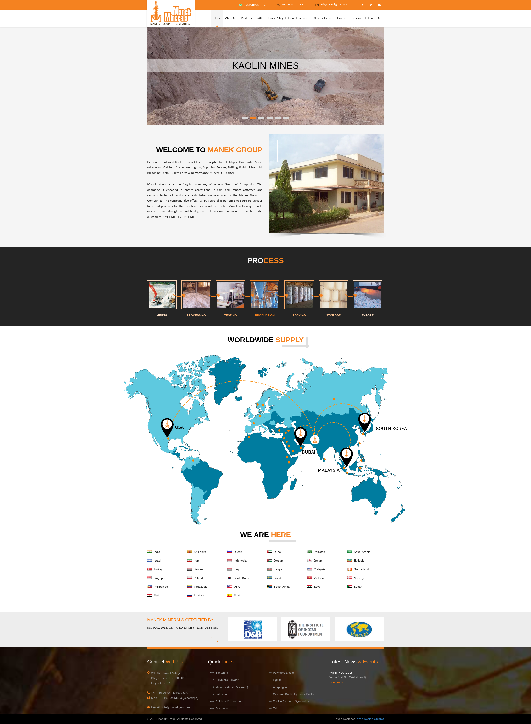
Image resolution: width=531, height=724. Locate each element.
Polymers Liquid (283, 672)
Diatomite (222, 708)
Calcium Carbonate (228, 701)
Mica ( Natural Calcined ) (232, 687)
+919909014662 (255, 5)
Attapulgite (280, 687)
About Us (230, 18)
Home (217, 18)
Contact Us (374, 18)
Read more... (338, 682)
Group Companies (298, 18)
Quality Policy (275, 18)
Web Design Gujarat (370, 718)
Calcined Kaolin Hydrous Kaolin (293, 694)
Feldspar (221, 694)
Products (246, 18)
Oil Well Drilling (265, 65)
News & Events (323, 18)
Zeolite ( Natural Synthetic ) (291, 701)
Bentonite (222, 672)
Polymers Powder (227, 680)
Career (341, 18)
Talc (275, 708)
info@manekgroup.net (333, 4)
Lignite (277, 680)
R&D (259, 18)
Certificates (356, 18)
